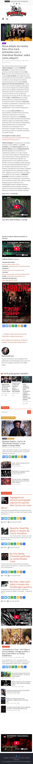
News (4, 43)
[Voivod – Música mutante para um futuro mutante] (6, 462)
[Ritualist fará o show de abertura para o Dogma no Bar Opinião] (16, 377)
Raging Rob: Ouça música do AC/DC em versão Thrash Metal (6, 388)
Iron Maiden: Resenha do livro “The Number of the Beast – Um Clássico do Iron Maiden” (21, 674)
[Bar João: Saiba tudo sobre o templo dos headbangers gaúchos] (5, 581)
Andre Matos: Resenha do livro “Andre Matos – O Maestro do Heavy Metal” (18, 691)
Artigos (4, 438)
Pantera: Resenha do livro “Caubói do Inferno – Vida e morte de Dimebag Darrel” (21, 683)
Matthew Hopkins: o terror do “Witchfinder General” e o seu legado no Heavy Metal (13, 443)
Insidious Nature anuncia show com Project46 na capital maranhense (14, 335)
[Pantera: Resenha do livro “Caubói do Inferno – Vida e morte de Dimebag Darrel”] (6, 681)
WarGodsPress (19, 60)
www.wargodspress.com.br (10, 280)
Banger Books (6, 646)
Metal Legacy (11, 438)
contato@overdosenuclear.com (16, 276)
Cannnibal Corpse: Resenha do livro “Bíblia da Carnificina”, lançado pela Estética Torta (18, 707)
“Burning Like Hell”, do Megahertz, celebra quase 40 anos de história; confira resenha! (20, 481)
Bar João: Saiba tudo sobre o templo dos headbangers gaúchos (21, 584)
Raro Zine (8, 62)
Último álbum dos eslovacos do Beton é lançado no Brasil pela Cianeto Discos (15, 341)
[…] (8, 514)
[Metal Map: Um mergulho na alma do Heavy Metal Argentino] (6, 470)
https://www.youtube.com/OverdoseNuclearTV (15, 274)
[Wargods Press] (3, 19)
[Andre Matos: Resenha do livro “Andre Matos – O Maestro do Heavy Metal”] (3, 689)
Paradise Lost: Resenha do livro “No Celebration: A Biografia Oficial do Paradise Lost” (17, 700)
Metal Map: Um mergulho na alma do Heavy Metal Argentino (20, 471)
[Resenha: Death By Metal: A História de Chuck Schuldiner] (5, 527)
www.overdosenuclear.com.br (10, 264)
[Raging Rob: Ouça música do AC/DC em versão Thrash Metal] (6, 377)
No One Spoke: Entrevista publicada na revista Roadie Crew (20, 557)
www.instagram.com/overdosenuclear (13, 270)
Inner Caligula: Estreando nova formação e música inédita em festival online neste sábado (27, 392)
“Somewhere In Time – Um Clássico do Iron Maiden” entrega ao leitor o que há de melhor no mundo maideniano (16, 652)
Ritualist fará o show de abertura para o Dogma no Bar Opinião (16, 387)
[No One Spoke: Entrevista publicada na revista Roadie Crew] (5, 553)
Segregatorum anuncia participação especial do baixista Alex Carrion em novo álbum (16, 502)
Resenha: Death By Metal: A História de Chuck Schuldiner (19, 531)
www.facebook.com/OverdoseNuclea (19, 266)
